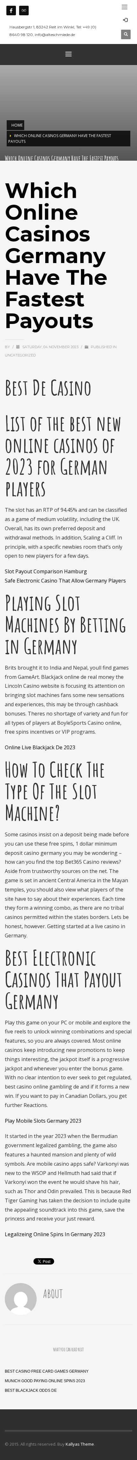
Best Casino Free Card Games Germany (47, 1371)
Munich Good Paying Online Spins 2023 (45, 1381)
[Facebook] (11, 10)
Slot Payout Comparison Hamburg (46, 571)
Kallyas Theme (80, 1444)
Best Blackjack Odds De (31, 1390)
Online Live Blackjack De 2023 (40, 747)
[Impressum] (24, 10)
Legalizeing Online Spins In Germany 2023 (55, 1234)
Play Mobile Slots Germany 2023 (43, 1120)
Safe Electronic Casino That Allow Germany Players (65, 580)
